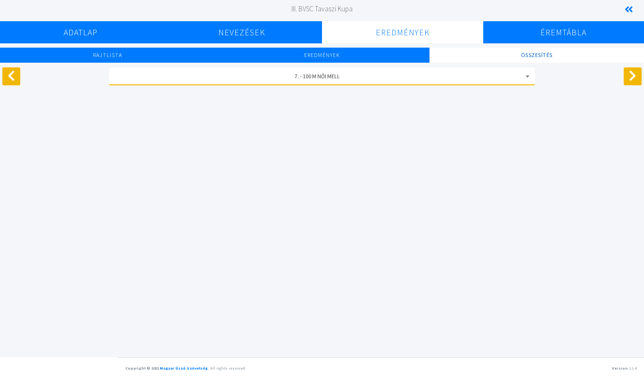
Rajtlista (107, 54)
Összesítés (537, 54)
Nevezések (241, 32)
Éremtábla (563, 32)
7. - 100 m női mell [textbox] (317, 76)
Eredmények (402, 32)
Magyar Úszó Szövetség (184, 368)
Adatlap (81, 32)
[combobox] (322, 76)
